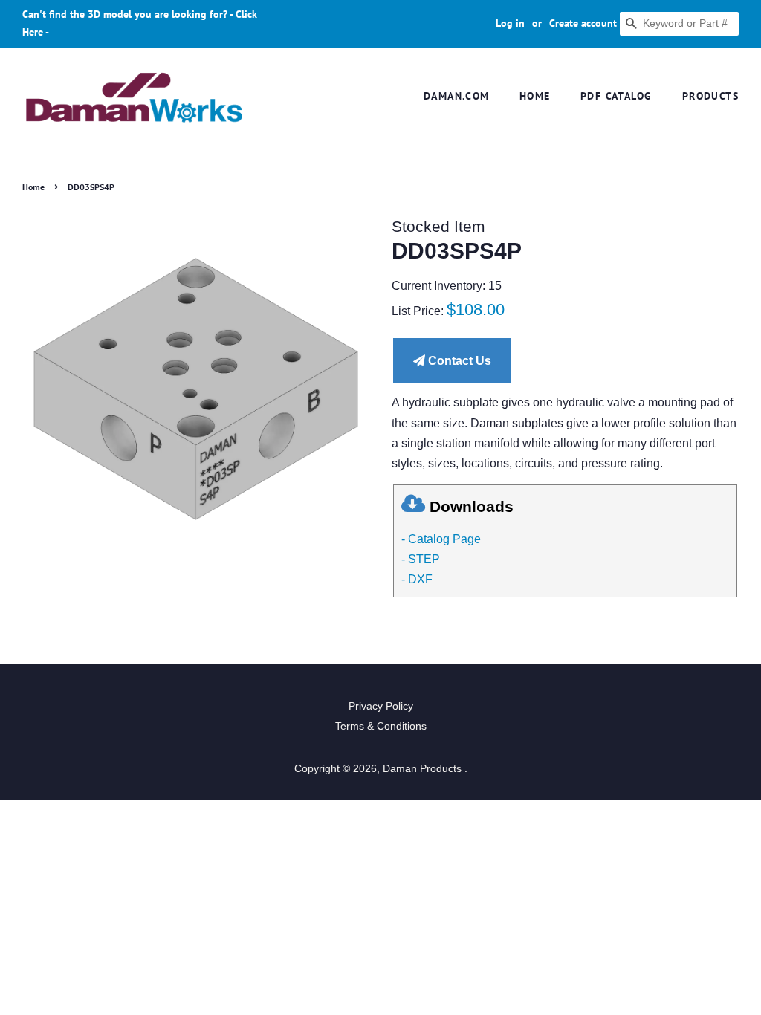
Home (535, 96)
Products (710, 96)
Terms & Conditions (381, 726)
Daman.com (457, 96)
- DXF (417, 579)
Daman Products (423, 768)
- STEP (420, 559)
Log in (510, 23)
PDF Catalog (616, 96)
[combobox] (679, 24)
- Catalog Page (441, 539)
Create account (583, 23)
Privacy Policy (381, 706)
